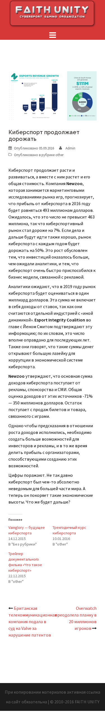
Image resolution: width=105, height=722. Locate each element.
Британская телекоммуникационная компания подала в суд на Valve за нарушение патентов (32, 621)
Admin (70, 148)
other (59, 155)
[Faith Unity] (52, 13)
